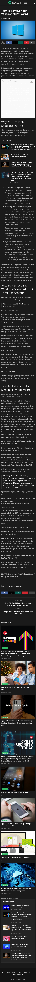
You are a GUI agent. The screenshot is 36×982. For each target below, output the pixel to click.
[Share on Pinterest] (26, 42)
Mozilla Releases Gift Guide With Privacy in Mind (19, 95)
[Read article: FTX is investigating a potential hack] (18, 779)
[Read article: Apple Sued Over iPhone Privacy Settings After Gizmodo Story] (18, 810)
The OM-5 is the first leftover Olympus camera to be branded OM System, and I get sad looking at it (21, 928)
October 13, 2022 (16, 950)
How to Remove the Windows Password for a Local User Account (18, 112)
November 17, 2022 (15, 152)
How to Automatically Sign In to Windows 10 (18, 116)
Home (2, 8)
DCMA (25, 972)
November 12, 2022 (6, 795)
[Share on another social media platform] (32, 42)
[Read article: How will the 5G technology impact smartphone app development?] (6, 946)
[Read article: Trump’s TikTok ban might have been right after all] (6, 938)
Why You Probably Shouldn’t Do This (16, 84)
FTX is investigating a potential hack (14, 792)
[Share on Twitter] (15, 42)
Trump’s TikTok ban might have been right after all (21, 938)
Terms (30, 972)
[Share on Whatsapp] (20, 42)
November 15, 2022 (15, 170)
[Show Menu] (2, 2)
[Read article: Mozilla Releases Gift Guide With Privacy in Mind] (5, 157)
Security (8, 8)
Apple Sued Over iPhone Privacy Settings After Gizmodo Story (16, 825)
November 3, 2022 (16, 922)
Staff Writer (6, 18)
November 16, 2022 (15, 159)
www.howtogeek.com (16, 586)
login (6, 898)
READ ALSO (10, 86)
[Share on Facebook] (9, 42)
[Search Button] (34, 2)
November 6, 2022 (6, 893)
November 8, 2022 (6, 860)
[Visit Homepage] (18, 2)
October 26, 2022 (16, 933)
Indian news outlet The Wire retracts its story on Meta (20, 906)
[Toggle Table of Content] (31, 81)
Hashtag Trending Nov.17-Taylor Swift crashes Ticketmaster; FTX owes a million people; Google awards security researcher (19, 90)
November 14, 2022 (15, 182)
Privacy (14, 972)
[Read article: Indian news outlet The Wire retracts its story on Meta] (6, 907)
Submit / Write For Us (17, 974)
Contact (20, 972)
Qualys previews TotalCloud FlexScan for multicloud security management (16, 890)
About (8, 972)
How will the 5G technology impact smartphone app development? (19, 946)
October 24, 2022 (16, 909)
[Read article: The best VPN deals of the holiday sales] (18, 843)
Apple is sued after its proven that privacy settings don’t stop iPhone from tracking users (19, 101)
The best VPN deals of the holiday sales (16, 857)
